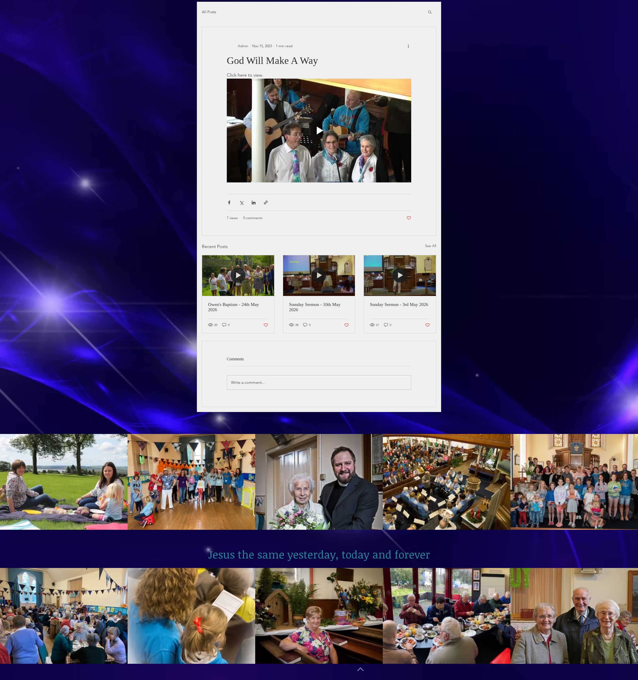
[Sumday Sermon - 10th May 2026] (319, 275)
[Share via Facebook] (229, 202)
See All (430, 246)
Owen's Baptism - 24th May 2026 (233, 307)
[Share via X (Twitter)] (241, 202)
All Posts (209, 11)
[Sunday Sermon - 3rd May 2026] (400, 275)
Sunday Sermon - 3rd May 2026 (399, 304)
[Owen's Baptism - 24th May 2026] (238, 275)
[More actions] (408, 46)
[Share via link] (265, 202)
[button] (429, 12)
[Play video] (319, 130)
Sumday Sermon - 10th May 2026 (314, 307)
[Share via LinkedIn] (253, 202)
